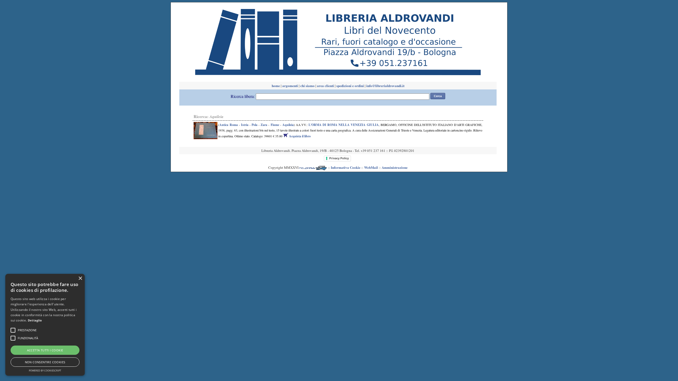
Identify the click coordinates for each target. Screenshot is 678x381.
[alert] (45, 325)
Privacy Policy (339, 158)
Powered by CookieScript (45, 370)
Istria (244, 125)
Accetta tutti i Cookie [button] (45, 350)
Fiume (275, 125)
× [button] (80, 278)
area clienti (325, 85)
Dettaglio (35, 320)
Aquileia (288, 125)
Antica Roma (228, 125)
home (276, 85)
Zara (264, 125)
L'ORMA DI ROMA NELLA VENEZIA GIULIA (344, 125)
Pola (254, 125)
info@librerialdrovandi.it (385, 85)
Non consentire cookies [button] (45, 362)
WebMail (371, 167)
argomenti (290, 85)
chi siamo (307, 85)
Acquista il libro (299, 136)
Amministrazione (395, 167)
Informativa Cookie (345, 167)
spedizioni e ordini (350, 85)
